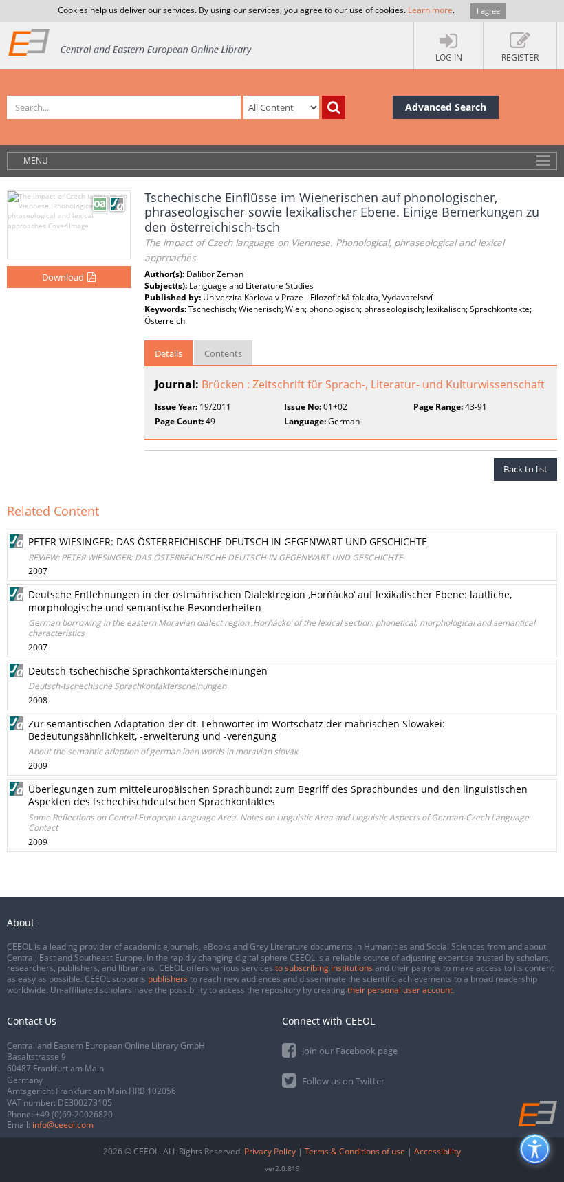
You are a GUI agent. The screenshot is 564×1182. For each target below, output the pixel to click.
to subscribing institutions (324, 968)
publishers (168, 979)
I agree (488, 11)
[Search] (333, 107)
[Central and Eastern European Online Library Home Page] (130, 41)
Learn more (430, 10)
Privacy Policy (270, 1151)
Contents (223, 353)
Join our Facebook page (349, 1050)
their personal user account (400, 990)
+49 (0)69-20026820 (74, 1114)
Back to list (525, 469)
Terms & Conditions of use (355, 1151)
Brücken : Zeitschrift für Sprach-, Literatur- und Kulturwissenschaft (373, 384)
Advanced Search (445, 106)
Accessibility (437, 1151)
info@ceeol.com (63, 1124)
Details (168, 353)
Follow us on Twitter (342, 1081)
